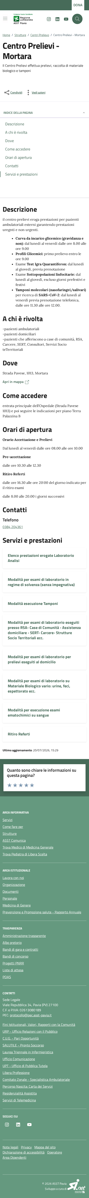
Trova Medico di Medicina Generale (28, 847)
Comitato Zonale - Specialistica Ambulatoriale (36, 1079)
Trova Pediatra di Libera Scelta (25, 854)
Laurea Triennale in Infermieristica (28, 1052)
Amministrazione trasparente (24, 935)
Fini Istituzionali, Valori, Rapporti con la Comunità (39, 1024)
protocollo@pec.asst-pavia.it (31, 1015)
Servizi (8, 819)
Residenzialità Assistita (20, 1093)
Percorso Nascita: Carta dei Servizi (28, 1086)
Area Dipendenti (14, 1157)
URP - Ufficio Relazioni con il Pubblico (30, 1031)
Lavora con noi (13, 877)
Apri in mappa (13, 381)
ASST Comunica (14, 840)
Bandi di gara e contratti (20, 949)
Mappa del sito (45, 1147)
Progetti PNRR (13, 963)
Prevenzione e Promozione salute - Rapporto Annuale (42, 912)
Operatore (54, 1152)
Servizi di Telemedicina (19, 1100)
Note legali (10, 1147)
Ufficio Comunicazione (19, 1058)
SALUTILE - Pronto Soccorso (23, 1045)
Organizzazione (14, 884)
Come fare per (13, 826)
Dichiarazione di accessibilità (23, 1152)
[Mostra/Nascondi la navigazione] (5, 18)
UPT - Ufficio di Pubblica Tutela (25, 1065)
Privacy (26, 1147)
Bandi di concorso (15, 956)
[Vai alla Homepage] (26, 19)
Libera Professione (16, 1072)
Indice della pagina (18, 112)
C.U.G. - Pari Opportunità (21, 1038)
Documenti (11, 891)
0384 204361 (13, 526)
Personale (10, 898)
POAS (7, 976)
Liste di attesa (13, 970)
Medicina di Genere (17, 905)
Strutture (10, 833)
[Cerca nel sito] (77, 19)
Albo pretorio (12, 942)
